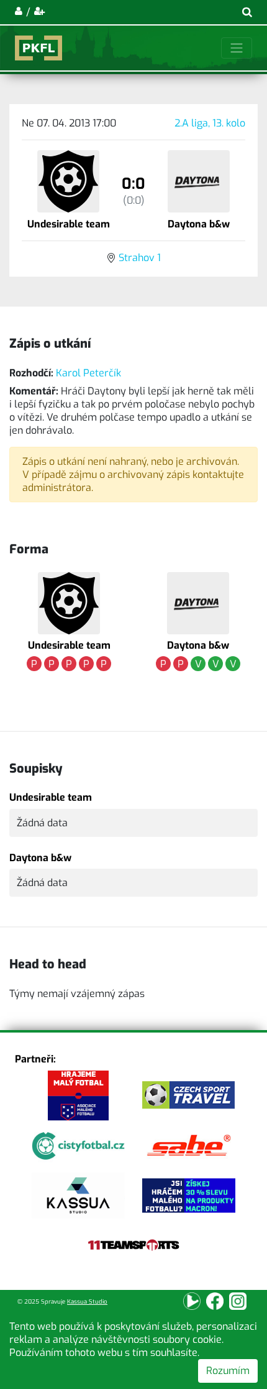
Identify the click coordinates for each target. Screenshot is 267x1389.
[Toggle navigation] (236, 48)
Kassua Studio (87, 1301)
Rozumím (228, 1370)
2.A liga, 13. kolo (209, 123)
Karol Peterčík (88, 372)
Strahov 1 (140, 257)
